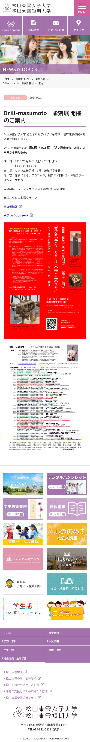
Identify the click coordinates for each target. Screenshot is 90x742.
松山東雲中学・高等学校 (21, 678)
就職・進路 (55, 650)
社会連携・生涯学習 (15, 658)
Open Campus (11, 30)
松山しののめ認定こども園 (22, 685)
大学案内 (54, 632)
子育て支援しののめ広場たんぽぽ (27, 691)
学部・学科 (10, 641)
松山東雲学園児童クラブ (21, 698)
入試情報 (54, 641)
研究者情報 (11, 206)
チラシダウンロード (16, 215)
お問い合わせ (56, 30)
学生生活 (9, 650)
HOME (7, 632)
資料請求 (33, 30)
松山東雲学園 (14, 672)
